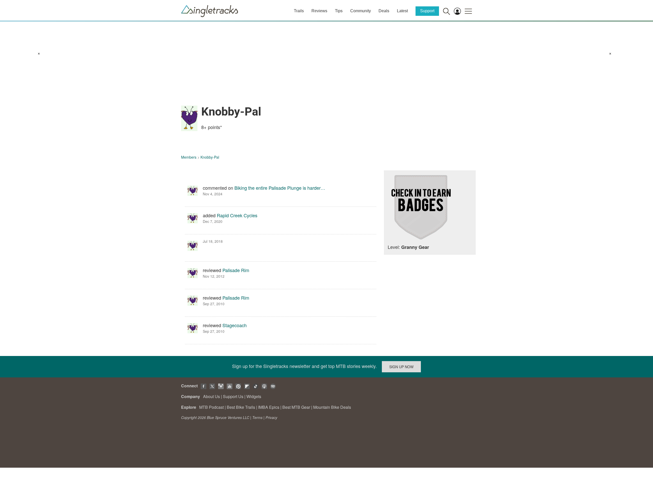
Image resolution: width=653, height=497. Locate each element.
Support (427, 11)
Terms (257, 417)
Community (360, 11)
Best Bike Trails (241, 407)
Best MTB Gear (296, 407)
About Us (211, 396)
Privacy (271, 417)
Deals (384, 11)
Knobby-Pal (209, 157)
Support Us (233, 396)
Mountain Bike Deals (332, 407)
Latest (402, 11)
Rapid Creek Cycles (237, 215)
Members (188, 157)
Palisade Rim (235, 270)
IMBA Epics (268, 407)
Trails (299, 11)
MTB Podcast (211, 407)
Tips (339, 11)
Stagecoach (234, 325)
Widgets (253, 396)
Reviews (319, 11)
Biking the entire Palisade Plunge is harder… (279, 187)
